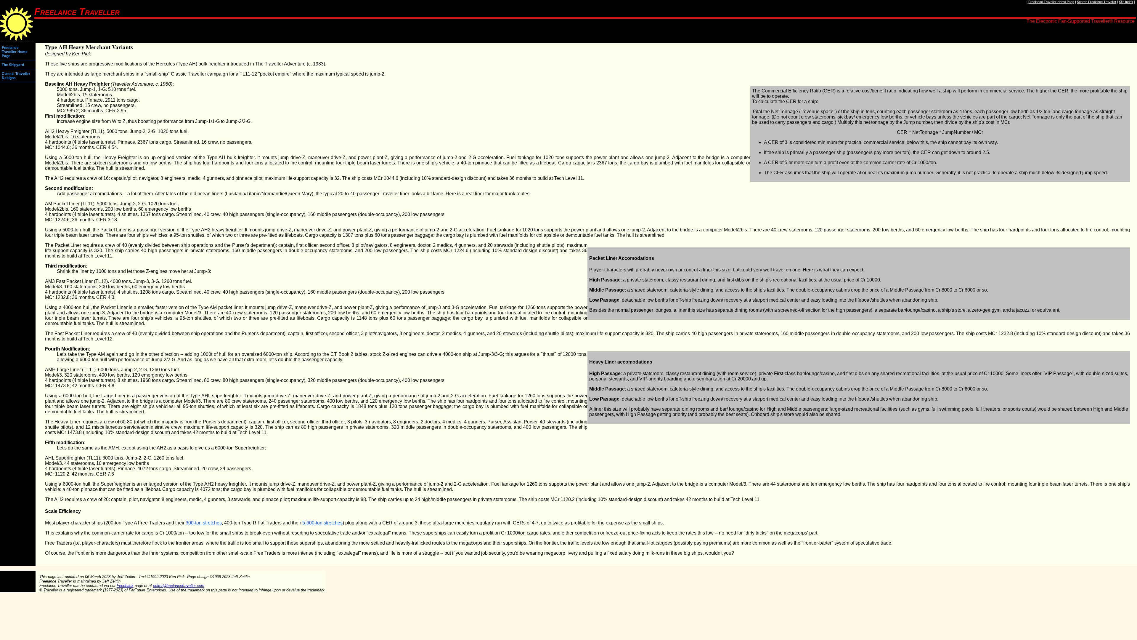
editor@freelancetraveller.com (178, 585)
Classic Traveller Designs (16, 76)
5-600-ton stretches (322, 522)
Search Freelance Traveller (1096, 2)
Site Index (1126, 2)
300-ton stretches (204, 522)
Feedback (125, 585)
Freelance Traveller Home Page (1051, 2)
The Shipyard (13, 65)
